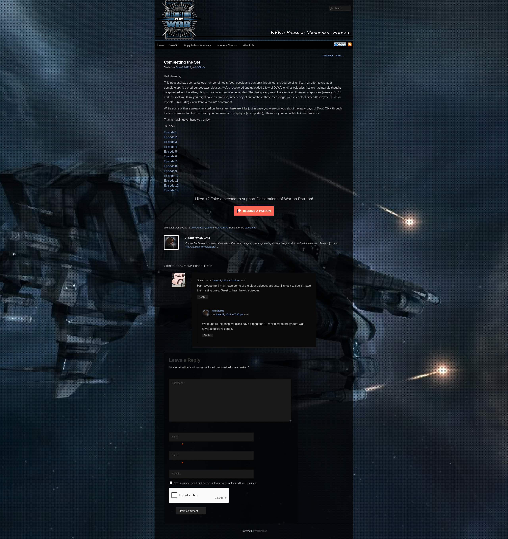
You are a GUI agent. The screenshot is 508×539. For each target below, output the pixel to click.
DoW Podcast (197, 227)
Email (177, 456)
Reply (203, 296)
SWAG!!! (174, 45)
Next (340, 55)
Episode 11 (171, 180)
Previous (327, 55)
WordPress (260, 531)
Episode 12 (171, 185)
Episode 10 (171, 175)
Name (177, 437)
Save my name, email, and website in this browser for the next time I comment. (215, 483)
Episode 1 (170, 132)
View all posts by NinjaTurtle (202, 247)
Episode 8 (170, 166)
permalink (250, 227)
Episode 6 (170, 156)
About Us (248, 45)
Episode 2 (170, 137)
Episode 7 (170, 161)
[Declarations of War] (254, 37)
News (209, 227)
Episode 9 (170, 171)
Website (176, 473)
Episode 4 (170, 146)
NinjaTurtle (199, 67)
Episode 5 (170, 151)
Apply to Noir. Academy (197, 45)
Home (160, 45)
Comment (178, 382)
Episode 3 (170, 141)
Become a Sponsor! (227, 45)
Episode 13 (171, 190)
